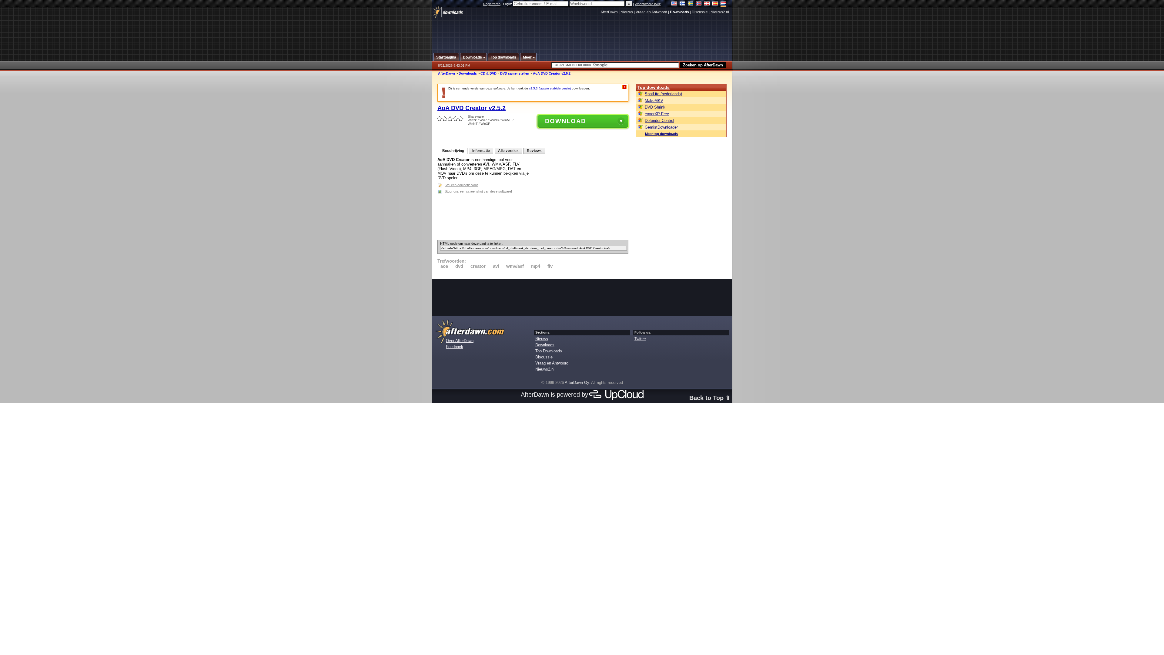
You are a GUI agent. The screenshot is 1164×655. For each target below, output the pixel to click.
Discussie (700, 12)
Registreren (491, 4)
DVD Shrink (655, 107)
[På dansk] (707, 4)
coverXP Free (657, 114)
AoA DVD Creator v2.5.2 (551, 73)
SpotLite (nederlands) (663, 94)
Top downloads (653, 87)
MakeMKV (654, 100)
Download (565, 121)
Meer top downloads (661, 134)
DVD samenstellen (514, 73)
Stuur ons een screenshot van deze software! (478, 191)
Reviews (534, 151)
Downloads (468, 73)
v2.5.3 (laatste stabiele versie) (550, 88)
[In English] (674, 4)
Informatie (481, 151)
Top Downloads (548, 351)
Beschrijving (453, 151)
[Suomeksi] (682, 4)
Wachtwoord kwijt (648, 4)
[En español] (715, 4)
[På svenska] (691, 4)
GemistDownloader (661, 127)
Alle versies (508, 151)
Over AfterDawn (459, 340)
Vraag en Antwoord (651, 12)
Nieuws (626, 12)
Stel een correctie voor (461, 185)
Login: (508, 4)
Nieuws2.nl (720, 12)
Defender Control (659, 120)
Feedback (454, 346)
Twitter (640, 339)
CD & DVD (488, 73)
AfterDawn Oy (577, 382)
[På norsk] (699, 4)
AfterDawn (609, 12)
